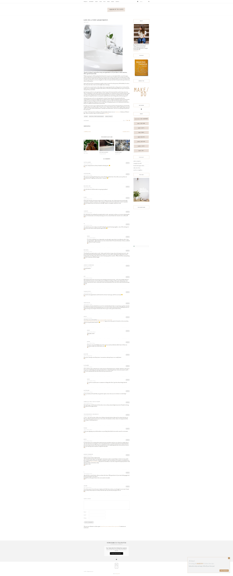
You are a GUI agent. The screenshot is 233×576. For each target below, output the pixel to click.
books (112, 1)
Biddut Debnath (88, 454)
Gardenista (117, 112)
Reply (127, 162)
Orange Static (118, 573)
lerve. (85, 151)
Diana (85, 428)
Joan (85, 197)
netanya (86, 249)
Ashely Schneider (89, 265)
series (108, 1)
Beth (85, 439)
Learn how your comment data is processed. (110, 526)
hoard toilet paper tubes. (138, 165)
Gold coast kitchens (94, 461)
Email (85, 515)
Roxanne (86, 365)
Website (85, 518)
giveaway (106, 113)
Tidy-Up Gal (87, 302)
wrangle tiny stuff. (137, 163)
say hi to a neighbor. (137, 170)
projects (85, 1)
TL (84, 223)
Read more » (136, 50)
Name (85, 511)
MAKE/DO (200, 563)
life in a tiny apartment (96, 116)
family (96, 1)
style (104, 1)
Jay (84, 276)
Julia (85, 316)
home (86, 116)
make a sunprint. (137, 161)
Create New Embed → (116, 553)
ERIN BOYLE (87, 126)
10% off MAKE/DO (224, 570)
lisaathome (87, 173)
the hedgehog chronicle (91, 414)
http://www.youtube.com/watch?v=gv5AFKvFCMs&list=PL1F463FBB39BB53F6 (98, 320)
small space (108, 116)
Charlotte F (87, 291)
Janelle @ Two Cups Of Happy (92, 401)
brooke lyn (87, 186)
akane (85, 485)
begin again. (118, 152)
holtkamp (86, 390)
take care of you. (136, 167)
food (101, 1)
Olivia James (87, 162)
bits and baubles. (104, 152)
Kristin (86, 354)
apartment (91, 1)
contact (117, 1)
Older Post (126, 131)
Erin (88, 236)
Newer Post (87, 131)
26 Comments (86, 120)
